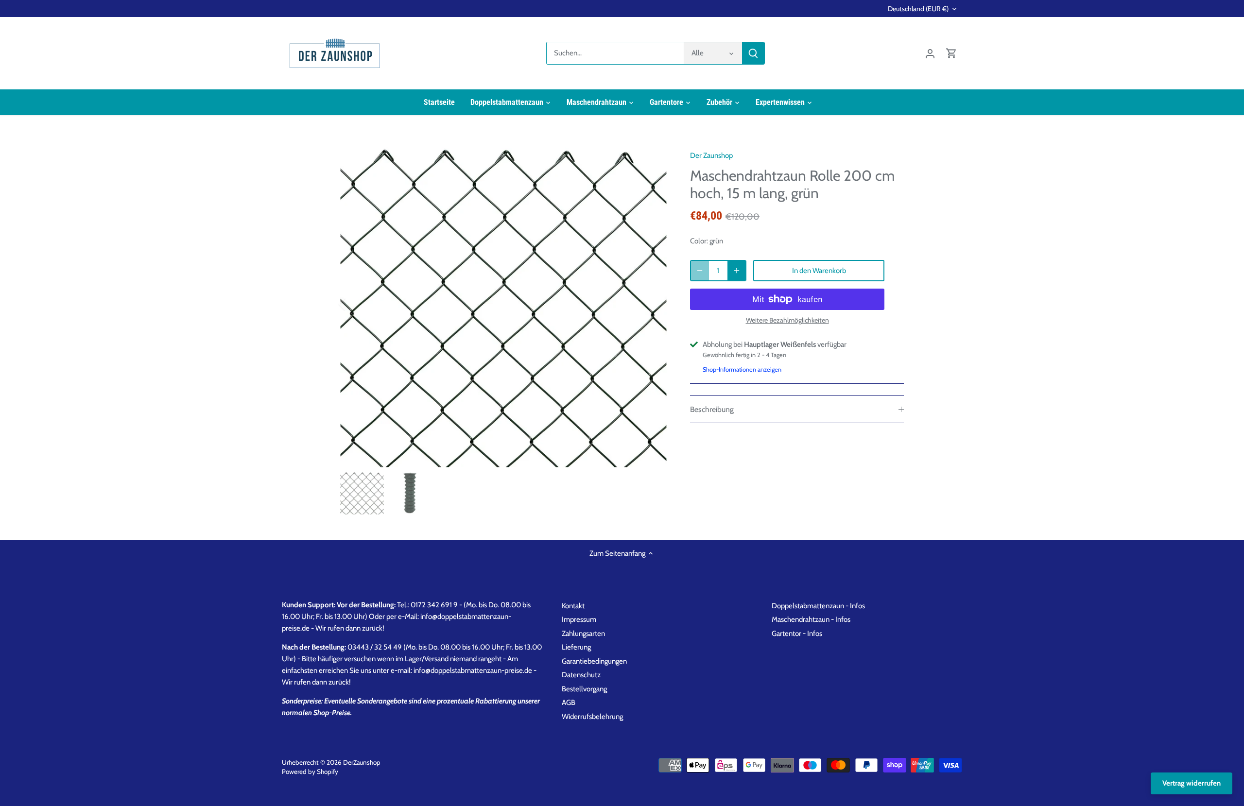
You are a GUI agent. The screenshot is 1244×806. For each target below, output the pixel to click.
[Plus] (736, 270)
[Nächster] (652, 304)
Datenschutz (581, 674)
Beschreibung (712, 409)
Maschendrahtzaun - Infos (811, 619)
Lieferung (576, 647)
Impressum (579, 619)
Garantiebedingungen (594, 661)
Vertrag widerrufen (1191, 783)
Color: (699, 241)
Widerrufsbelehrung (592, 716)
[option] (503, 304)
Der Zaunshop (711, 155)
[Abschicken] (753, 53)
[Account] (930, 53)
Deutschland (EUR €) (918, 9)
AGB (568, 702)
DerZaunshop (361, 762)
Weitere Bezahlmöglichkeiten (787, 320)
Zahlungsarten (583, 633)
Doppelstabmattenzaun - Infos (818, 605)
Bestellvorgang (584, 689)
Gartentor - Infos (797, 633)
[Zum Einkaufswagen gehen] (951, 53)
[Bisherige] (354, 304)
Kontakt (573, 605)
